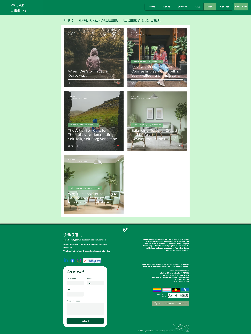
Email (69, 290)
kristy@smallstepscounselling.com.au (88, 240)
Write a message (73, 301)
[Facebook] (72, 260)
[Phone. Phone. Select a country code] (91, 283)
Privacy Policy (183, 327)
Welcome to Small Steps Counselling (98, 20)
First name (71, 278)
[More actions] (119, 33)
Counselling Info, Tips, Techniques (142, 20)
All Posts (68, 20)
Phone (89, 278)
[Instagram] (78, 260)
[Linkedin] (65, 260)
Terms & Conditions (181, 325)
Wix (187, 331)
